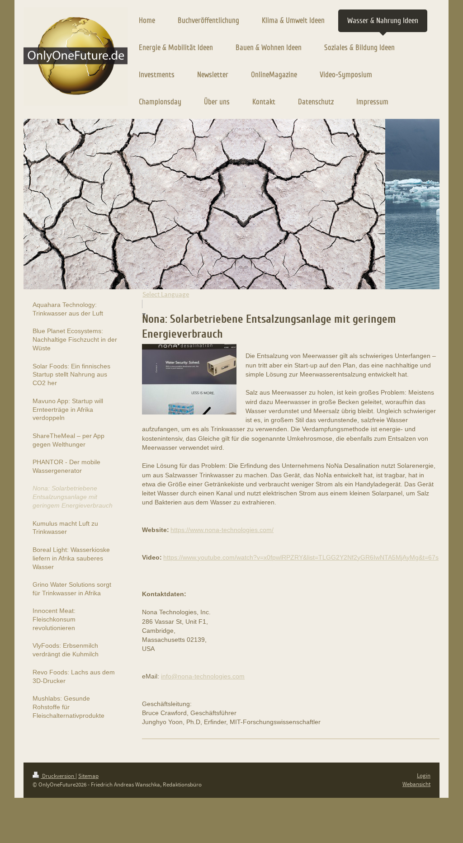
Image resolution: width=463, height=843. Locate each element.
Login (423, 775)
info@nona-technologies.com (203, 676)
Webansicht (416, 784)
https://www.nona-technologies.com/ (222, 529)
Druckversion (58, 776)
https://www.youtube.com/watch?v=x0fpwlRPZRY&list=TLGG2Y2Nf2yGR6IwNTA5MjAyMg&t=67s (301, 557)
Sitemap (88, 776)
